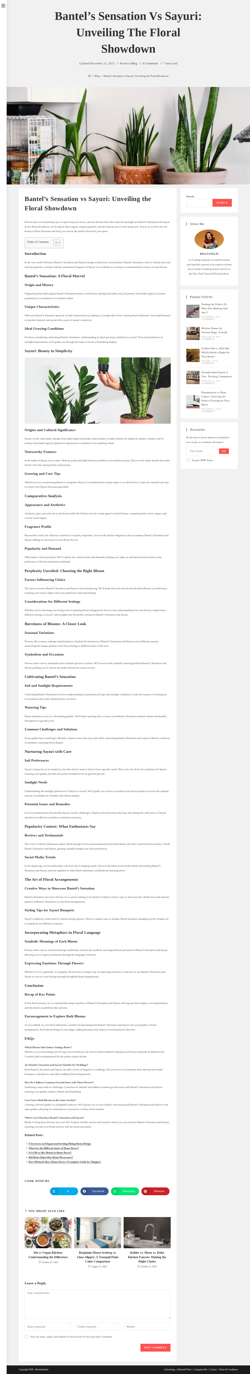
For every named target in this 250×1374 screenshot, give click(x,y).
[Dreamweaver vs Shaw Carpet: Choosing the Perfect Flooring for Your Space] (193, 401)
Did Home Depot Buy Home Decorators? (51, 1157)
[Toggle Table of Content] (55, 242)
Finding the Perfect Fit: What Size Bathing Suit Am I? (214, 308)
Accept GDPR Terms (202, 460)
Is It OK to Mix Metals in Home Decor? (50, 1152)
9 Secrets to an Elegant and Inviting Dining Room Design (60, 1143)
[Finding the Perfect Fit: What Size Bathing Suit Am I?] (193, 311)
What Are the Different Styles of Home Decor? (54, 1148)
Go (224, 451)
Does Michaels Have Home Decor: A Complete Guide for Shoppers (65, 1161)
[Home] (89, 75)
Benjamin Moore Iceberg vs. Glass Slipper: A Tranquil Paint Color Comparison (97, 1257)
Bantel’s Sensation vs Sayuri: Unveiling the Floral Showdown (136, 75)
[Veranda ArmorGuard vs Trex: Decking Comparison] (193, 377)
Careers (213, 1369)
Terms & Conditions (228, 1369)
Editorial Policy (184, 1369)
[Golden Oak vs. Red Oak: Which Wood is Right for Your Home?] (193, 355)
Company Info (200, 1369)
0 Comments (150, 63)
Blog (134, 63)
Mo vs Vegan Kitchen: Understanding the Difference (48, 1255)
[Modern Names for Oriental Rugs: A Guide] (193, 333)
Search (190, 196)
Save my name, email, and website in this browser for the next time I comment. (71, 1336)
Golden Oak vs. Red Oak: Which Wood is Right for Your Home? (215, 352)
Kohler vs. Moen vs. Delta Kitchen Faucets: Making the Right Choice (147, 1257)
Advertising (169, 1369)
